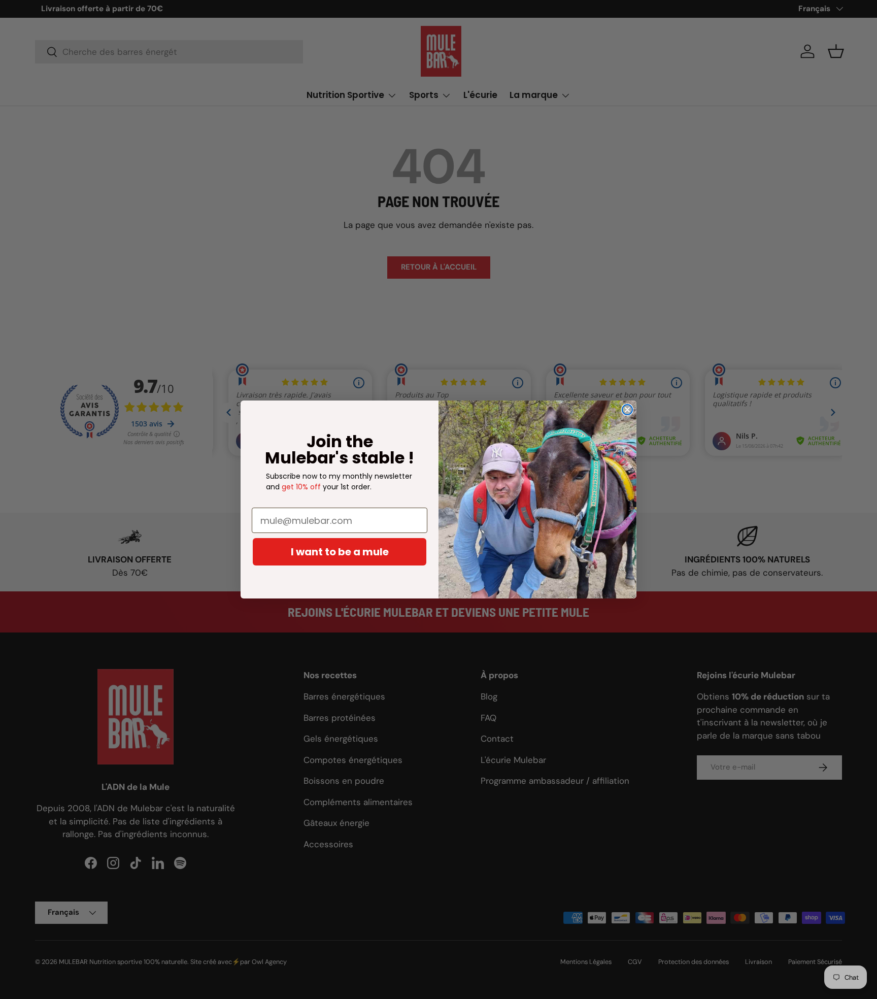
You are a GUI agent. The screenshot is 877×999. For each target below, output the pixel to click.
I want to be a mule (340, 552)
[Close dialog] (627, 410)
